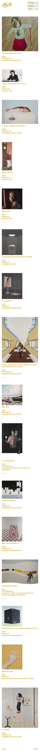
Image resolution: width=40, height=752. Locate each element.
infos (4, 749)
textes (35, 749)
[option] (20, 33)
